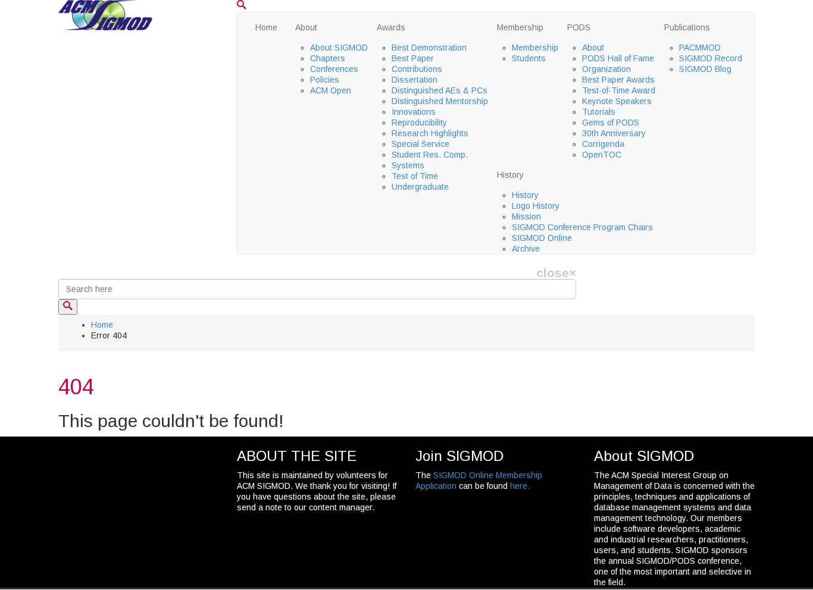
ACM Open (330, 90)
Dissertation (414, 79)
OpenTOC (601, 154)
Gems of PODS (610, 122)
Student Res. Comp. (430, 154)
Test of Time (415, 176)
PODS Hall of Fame (618, 58)
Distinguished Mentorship (440, 101)
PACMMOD (700, 47)
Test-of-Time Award (618, 90)
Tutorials (598, 112)
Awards (391, 27)
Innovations (414, 112)
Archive (526, 248)
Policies (324, 79)
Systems (408, 165)
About (306, 27)
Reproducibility (419, 122)
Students (529, 58)
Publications (687, 27)
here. (520, 486)
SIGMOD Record (710, 58)
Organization (606, 69)
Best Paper (413, 58)
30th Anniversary (614, 133)
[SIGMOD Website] (105, 14)
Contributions (417, 69)
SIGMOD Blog (705, 69)
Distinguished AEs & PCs (439, 90)
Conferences (334, 69)
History (510, 175)
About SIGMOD (339, 47)
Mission (526, 216)
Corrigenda (603, 144)
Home (266, 27)
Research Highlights (430, 133)
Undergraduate (420, 187)
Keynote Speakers (617, 101)
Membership (520, 27)
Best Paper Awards (618, 79)
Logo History (535, 206)
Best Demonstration (429, 47)
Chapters (327, 58)
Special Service (420, 144)
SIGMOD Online (542, 238)
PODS (578, 27)
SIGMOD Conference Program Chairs (582, 227)
